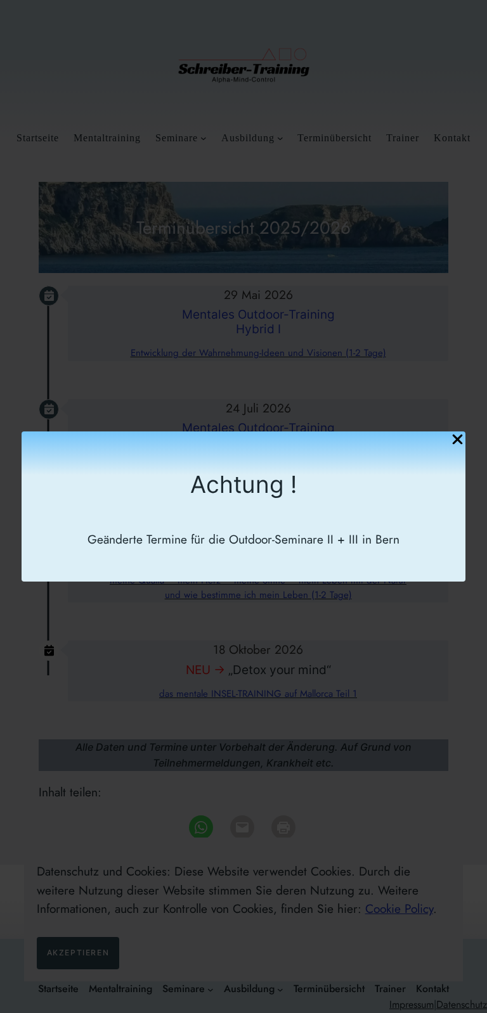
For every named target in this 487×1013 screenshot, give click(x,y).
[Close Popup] (457, 440)
